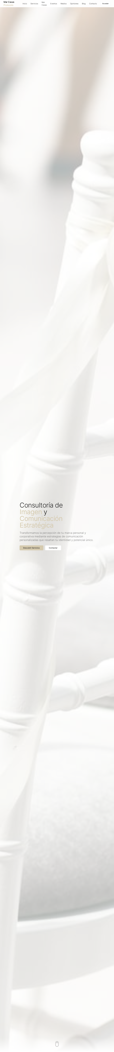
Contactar (53, 548)
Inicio (25, 3)
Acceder (105, 3)
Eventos (53, 3)
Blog (84, 3)
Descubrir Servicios (31, 548)
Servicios (34, 3)
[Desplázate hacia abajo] (57, 1044)
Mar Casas (44, 3)
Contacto (93, 3)
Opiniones (74, 3)
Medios (64, 3)
